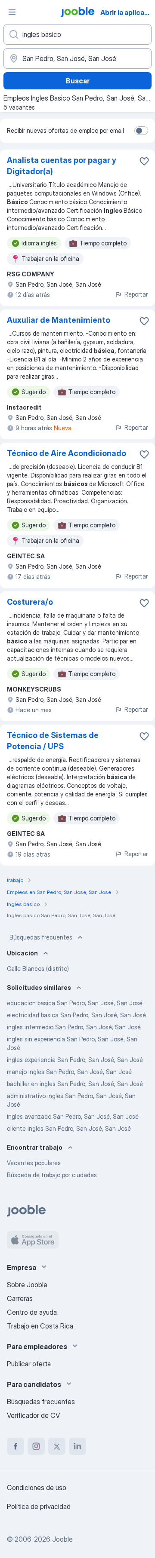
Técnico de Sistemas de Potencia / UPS (53, 741)
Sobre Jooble (27, 1284)
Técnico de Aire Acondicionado (66, 453)
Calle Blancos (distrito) (38, 968)
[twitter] (56, 1446)
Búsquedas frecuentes (40, 937)
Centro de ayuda (32, 1312)
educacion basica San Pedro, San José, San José (75, 1003)
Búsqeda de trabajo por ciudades (52, 1174)
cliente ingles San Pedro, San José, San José (69, 1128)
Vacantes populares (34, 1162)
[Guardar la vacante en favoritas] (144, 161)
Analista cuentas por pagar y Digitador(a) (61, 166)
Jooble (62, 1539)
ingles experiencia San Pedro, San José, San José (75, 1059)
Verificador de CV (33, 1415)
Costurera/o (30, 601)
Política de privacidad (39, 1506)
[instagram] (36, 1446)
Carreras (20, 1298)
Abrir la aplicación (126, 12)
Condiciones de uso (36, 1487)
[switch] (141, 130)
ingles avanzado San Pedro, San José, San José (73, 1116)
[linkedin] (77, 1446)
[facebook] (15, 1446)
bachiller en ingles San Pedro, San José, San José (75, 1083)
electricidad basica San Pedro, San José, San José (76, 1015)
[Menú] (12, 12)
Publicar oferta (29, 1363)
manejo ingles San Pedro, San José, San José (69, 1071)
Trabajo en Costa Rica (40, 1326)
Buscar (78, 81)
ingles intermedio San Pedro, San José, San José (74, 1027)
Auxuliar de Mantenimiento (58, 319)
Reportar (136, 294)
